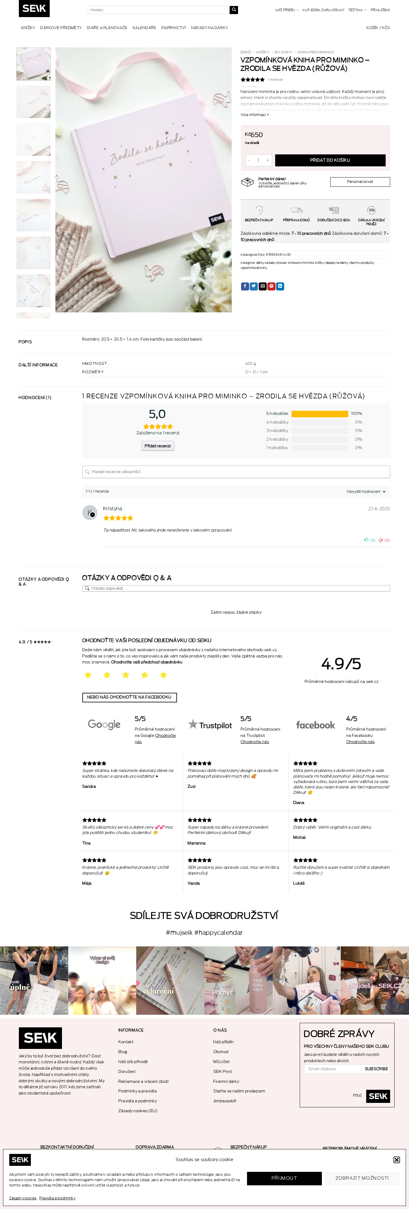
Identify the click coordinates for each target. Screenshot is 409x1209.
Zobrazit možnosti (362, 1178)
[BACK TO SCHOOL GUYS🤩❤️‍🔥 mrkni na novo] (307, 980)
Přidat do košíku (330, 160)
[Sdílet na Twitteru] (254, 286)
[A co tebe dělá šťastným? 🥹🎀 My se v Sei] (34, 980)
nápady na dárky (336, 262)
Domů (246, 52)
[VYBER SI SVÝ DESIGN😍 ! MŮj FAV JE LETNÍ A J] (102, 980)
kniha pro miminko (316, 52)
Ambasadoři (225, 1101)
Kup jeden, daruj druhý (324, 10)
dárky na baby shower (271, 262)
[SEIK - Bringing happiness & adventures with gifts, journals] (49, 10)
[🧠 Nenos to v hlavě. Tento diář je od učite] (170, 980)
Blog (123, 1052)
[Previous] (66, 180)
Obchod (220, 1052)
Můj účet (221, 1062)
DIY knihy (284, 52)
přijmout (284, 1178)
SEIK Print (222, 1072)
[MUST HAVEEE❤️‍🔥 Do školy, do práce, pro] (239, 980)
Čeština (356, 10)
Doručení (127, 1072)
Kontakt (126, 1042)
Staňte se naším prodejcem (239, 1091)
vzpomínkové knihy (254, 268)
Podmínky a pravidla (138, 1091)
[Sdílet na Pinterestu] (271, 286)
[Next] (220, 180)
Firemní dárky (226, 1081)
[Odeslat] (234, 10)
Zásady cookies (23, 1198)
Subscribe (376, 1069)
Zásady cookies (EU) (138, 1111)
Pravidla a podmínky (57, 1198)
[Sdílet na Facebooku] (245, 286)
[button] (397, 1160)
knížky (263, 52)
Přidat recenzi (158, 446)
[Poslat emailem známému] (263, 286)
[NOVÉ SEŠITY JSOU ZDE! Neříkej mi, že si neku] (375, 980)
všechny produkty (361, 262)
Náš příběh (285, 10)
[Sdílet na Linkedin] (280, 286)
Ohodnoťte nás (255, 742)
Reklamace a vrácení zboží (144, 1081)
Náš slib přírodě (133, 1062)
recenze (275, 79)
